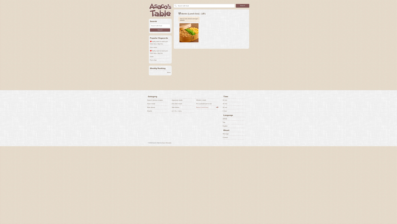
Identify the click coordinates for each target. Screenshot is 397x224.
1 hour (225, 111)
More (169, 72)
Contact (225, 137)
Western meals (201, 100)
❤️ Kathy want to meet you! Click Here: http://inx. (159, 43)
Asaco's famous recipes (155, 100)
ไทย (224, 122)
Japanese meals (177, 100)
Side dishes (175, 107)
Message (226, 134)
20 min (225, 104)
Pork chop (153, 60)
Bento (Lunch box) (202, 107)
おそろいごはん (177, 111)
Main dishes (151, 107)
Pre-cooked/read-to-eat (204, 104)
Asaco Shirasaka (166, 143)
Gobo (152, 56)
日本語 (225, 119)
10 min (225, 100)
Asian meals (151, 104)
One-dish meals (177, 104)
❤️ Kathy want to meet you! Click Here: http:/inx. (159, 52)
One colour (153, 47)
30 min (225, 107)
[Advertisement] (192, 67)
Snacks (149, 111)
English (225, 126)
